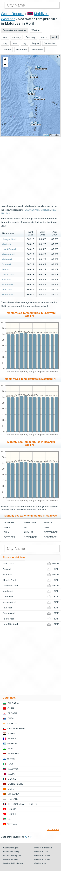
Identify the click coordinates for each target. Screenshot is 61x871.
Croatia (12, 713)
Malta (11, 774)
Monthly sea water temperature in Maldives (30, 515)
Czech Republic (17, 728)
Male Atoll (7, 259)
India (10, 748)
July (6, 532)
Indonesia (13, 753)
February (30, 522)
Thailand (12, 799)
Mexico (12, 779)
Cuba (11, 718)
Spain (10, 789)
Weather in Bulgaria (12, 855)
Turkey (11, 814)
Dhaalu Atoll (8, 274)
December (50, 537)
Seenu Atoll (7, 294)
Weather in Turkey (11, 852)
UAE (10, 819)
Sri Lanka (13, 794)
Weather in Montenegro (13, 863)
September (51, 532)
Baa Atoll (6, 264)
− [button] (5, 64)
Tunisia (11, 809)
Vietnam (12, 824)
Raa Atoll (6, 279)
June (47, 527)
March (48, 522)
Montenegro (15, 784)
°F (30, 836)
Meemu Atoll (8, 254)
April (7, 527)
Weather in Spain (11, 859)
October (9, 537)
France (11, 738)
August (28, 532)
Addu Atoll (7, 289)
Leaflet (46, 135)
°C (26, 836)
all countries (53, 829)
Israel (11, 758)
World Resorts (12, 14)
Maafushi (45, 209)
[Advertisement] (30, 170)
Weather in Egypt (10, 848)
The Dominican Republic (22, 804)
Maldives (13, 769)
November (30, 537)
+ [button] (5, 59)
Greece (12, 743)
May (26, 527)
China (10, 708)
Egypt (11, 733)
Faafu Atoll (7, 284)
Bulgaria (13, 703)
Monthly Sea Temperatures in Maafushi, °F (30, 379)
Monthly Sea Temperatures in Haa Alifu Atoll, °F (31, 443)
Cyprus (12, 723)
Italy (10, 764)
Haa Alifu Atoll (9, 249)
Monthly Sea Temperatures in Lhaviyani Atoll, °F (31, 314)
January (9, 522)
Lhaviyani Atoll (32, 209)
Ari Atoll (5, 269)
